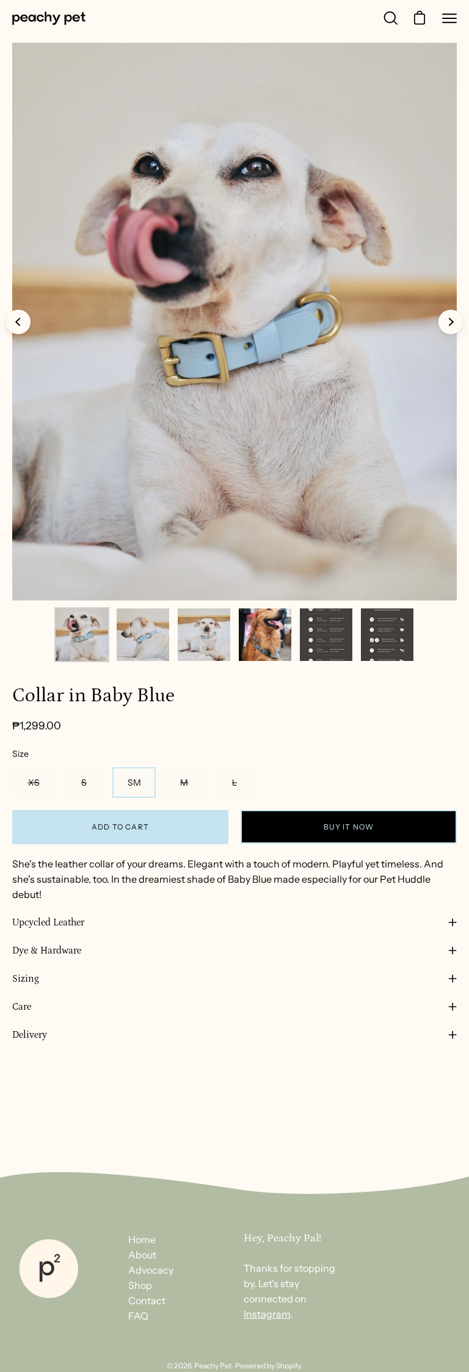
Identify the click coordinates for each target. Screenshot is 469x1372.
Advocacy (150, 1270)
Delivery (29, 1034)
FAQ (138, 1316)
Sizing (25, 978)
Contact (146, 1300)
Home (142, 1239)
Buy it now (349, 826)
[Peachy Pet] (48, 18)
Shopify (288, 1365)
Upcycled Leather (48, 922)
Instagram (267, 1314)
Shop (140, 1285)
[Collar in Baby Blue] (81, 634)
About (142, 1255)
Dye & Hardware (46, 950)
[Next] (450, 322)
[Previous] (18, 322)
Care (21, 1006)
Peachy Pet (213, 1365)
